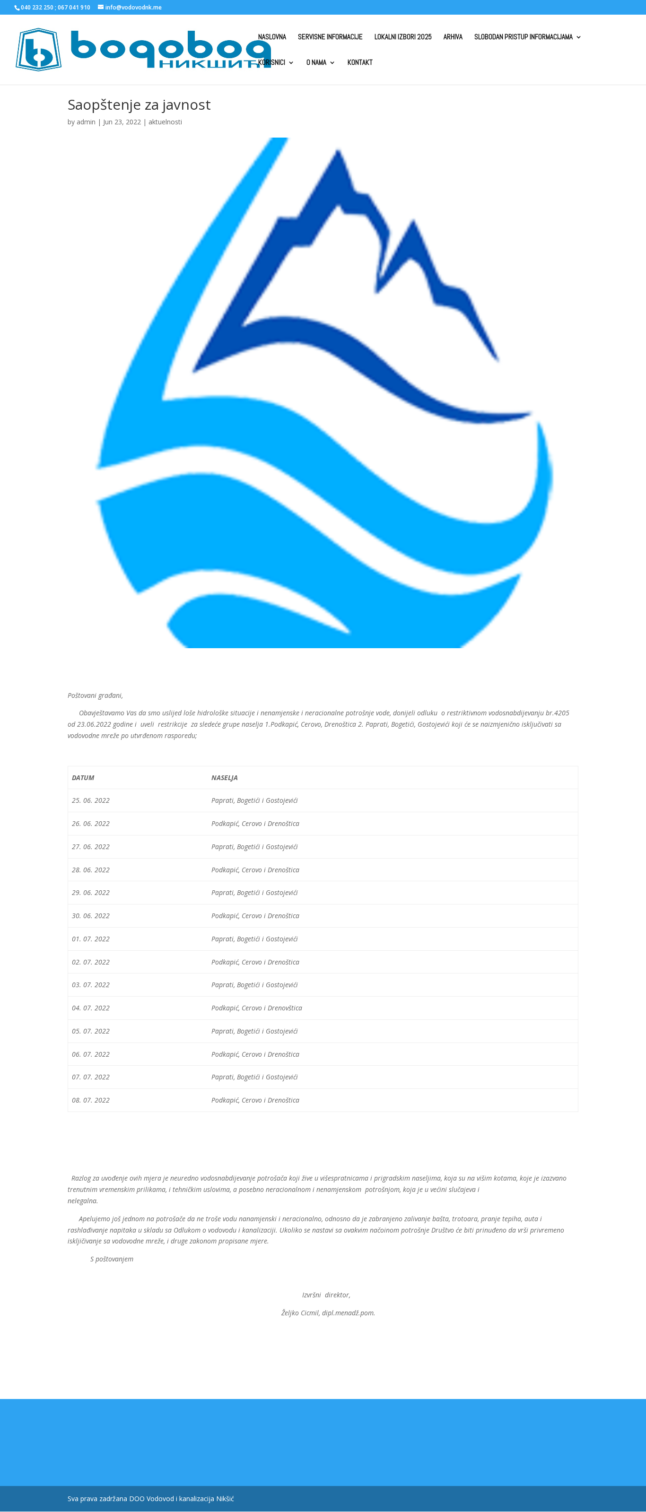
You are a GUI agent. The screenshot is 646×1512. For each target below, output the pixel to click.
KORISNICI (271, 63)
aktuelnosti (165, 121)
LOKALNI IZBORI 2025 (403, 37)
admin (86, 121)
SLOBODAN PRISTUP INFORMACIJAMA (523, 37)
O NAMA (316, 63)
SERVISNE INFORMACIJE (330, 37)
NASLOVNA (272, 37)
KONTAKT (360, 63)
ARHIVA (453, 37)
